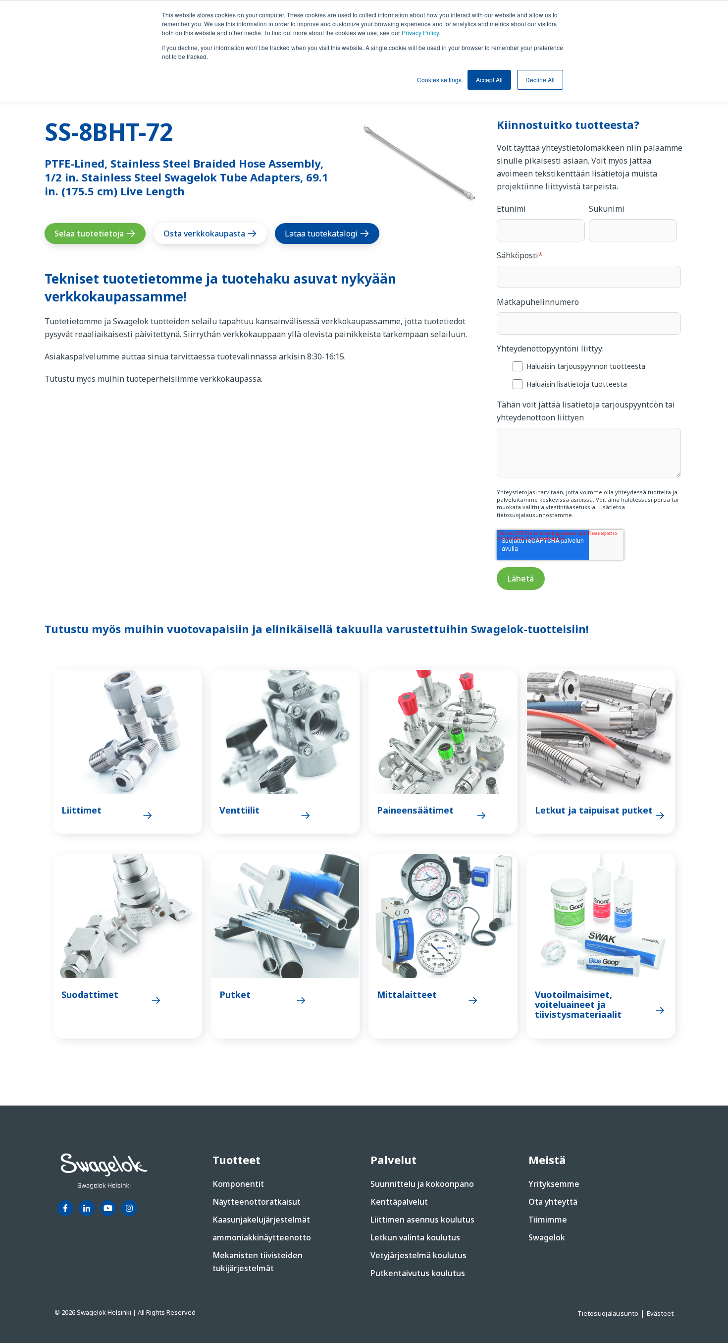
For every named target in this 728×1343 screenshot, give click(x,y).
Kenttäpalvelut (399, 1201)
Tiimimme (547, 1219)
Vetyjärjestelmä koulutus (418, 1255)
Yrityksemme (553, 1183)
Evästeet (660, 1313)
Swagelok (546, 1237)
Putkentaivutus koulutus (417, 1273)
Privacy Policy (420, 32)
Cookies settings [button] (439, 79)
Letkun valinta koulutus (415, 1237)
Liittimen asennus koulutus (422, 1219)
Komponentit (238, 1183)
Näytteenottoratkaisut (256, 1201)
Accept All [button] (489, 79)
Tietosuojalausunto (608, 1313)
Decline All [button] (540, 79)
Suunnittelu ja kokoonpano (422, 1183)
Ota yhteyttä (552, 1201)
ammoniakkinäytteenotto (261, 1237)
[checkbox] (589, 374)
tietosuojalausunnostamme (534, 515)
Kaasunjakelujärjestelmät (261, 1219)
